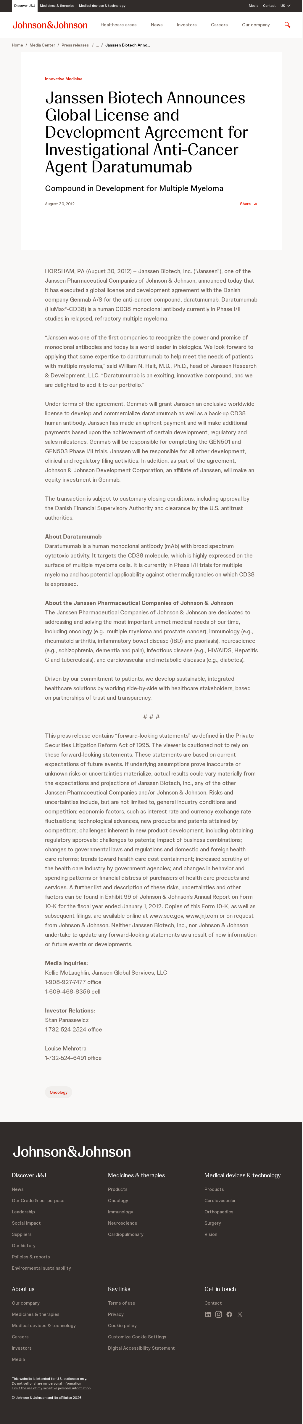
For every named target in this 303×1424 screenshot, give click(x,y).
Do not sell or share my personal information (46, 1383)
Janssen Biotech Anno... (127, 45)
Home (17, 45)
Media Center (42, 45)
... (97, 45)
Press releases (76, 45)
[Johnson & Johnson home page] (50, 24)
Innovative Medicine (64, 78)
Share (245, 203)
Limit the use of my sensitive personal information (51, 1388)
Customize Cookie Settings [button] (137, 1337)
